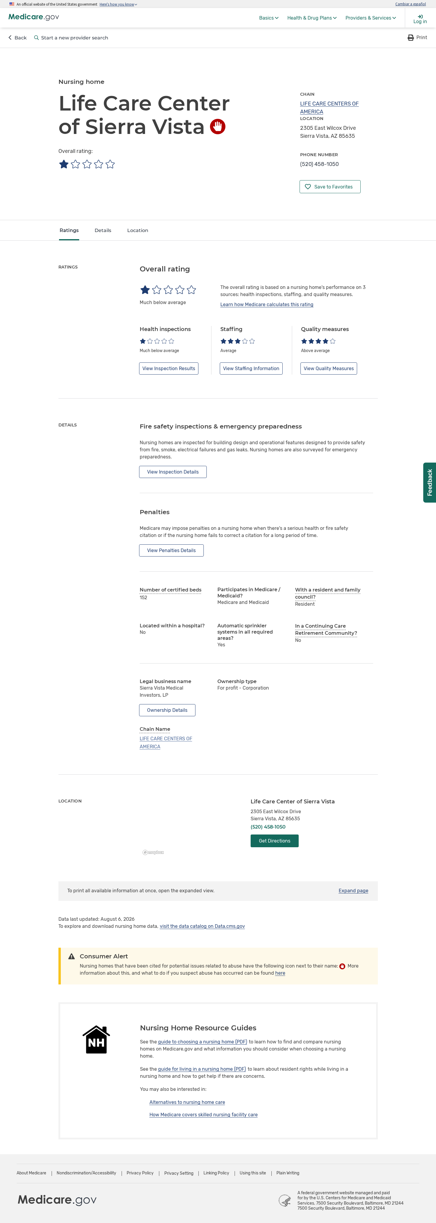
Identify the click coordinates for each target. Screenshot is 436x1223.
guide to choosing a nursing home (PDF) (202, 1042)
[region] (191, 828)
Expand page (353, 890)
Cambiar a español (410, 3)
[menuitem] (269, 18)
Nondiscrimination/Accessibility (86, 1173)
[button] (417, 37)
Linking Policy (216, 1173)
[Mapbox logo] (155, 852)
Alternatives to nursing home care (187, 1102)
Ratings (69, 230)
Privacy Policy (140, 1173)
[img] (87, 164)
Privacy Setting (178, 1173)
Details (103, 230)
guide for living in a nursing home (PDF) (202, 1069)
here (280, 973)
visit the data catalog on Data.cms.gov (202, 926)
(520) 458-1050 (319, 164)
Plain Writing (287, 1173)
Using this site (253, 1173)
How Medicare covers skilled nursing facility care (203, 1115)
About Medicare (31, 1173)
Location (137, 230)
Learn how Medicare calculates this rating (267, 304)
